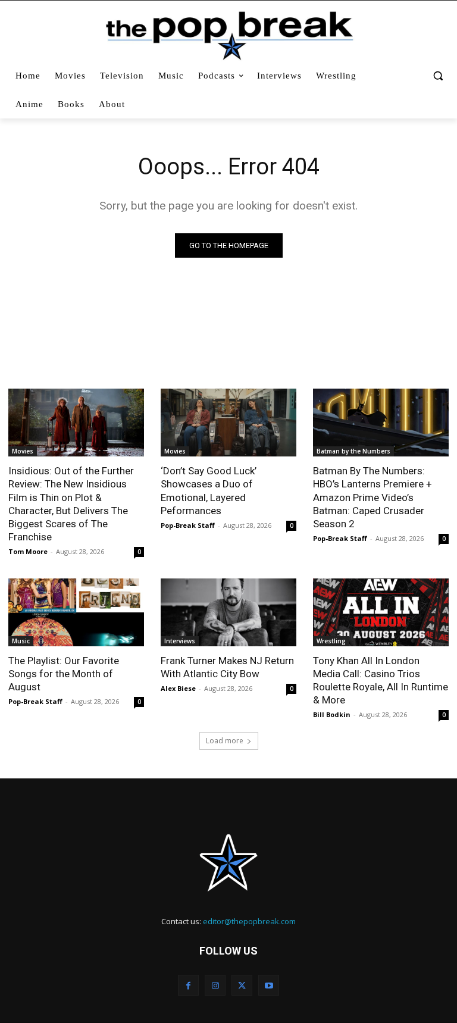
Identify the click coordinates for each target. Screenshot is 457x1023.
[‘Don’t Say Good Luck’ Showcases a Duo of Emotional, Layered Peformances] (228, 422)
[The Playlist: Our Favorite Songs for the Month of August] (76, 612)
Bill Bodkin (331, 714)
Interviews (179, 641)
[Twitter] (241, 985)
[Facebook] (188, 985)
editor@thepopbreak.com (249, 921)
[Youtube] (268, 985)
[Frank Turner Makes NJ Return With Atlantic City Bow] (228, 612)
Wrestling (331, 641)
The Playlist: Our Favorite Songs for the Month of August (63, 674)
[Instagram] (215, 985)
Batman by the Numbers (353, 451)
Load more (224, 741)
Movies (22, 451)
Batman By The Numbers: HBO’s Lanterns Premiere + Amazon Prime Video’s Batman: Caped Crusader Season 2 (372, 497)
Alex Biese (178, 688)
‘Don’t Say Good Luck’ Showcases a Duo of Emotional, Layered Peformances (208, 490)
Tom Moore (28, 551)
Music (21, 641)
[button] (438, 76)
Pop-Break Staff (188, 525)
